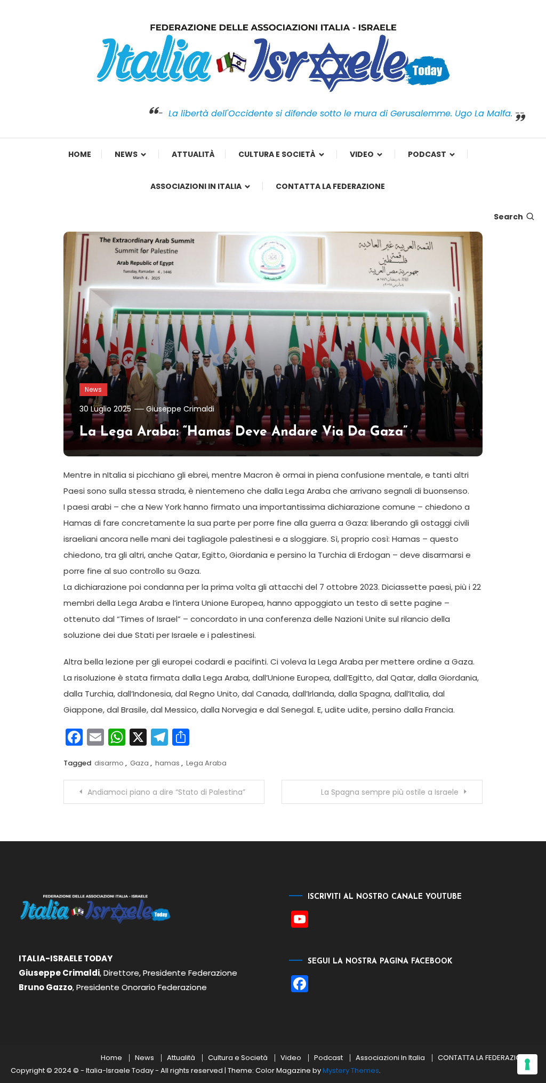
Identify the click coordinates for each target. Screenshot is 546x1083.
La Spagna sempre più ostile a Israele (390, 792)
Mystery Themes (351, 1070)
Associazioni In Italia (196, 186)
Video (362, 154)
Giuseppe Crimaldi (180, 409)
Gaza (139, 763)
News (126, 154)
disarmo (109, 763)
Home (79, 154)
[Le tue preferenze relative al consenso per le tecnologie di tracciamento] (527, 1064)
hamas (167, 763)
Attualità (193, 154)
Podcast (427, 154)
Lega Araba (206, 763)
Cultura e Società (277, 154)
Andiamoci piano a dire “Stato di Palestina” (166, 792)
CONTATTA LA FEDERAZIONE (330, 186)
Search (508, 216)
